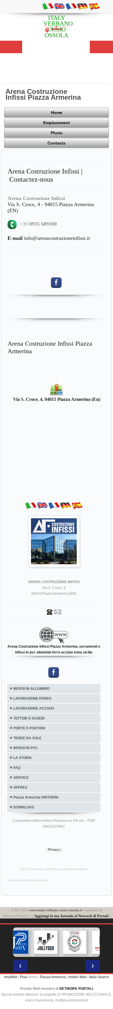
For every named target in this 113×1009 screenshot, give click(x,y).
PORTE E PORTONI (29, 728)
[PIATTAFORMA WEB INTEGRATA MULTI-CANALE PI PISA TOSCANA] (74, 942)
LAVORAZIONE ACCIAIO (33, 708)
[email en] (59, 6)
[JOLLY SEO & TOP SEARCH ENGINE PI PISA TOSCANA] (45, 942)
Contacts (56, 143)
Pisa (23, 977)
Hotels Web (77, 977)
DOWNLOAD (23, 807)
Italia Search (99, 977)
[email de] (82, 6)
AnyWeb (10, 977)
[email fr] (71, 6)
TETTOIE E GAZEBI (29, 718)
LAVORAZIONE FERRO (32, 699)
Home (56, 112)
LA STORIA (22, 758)
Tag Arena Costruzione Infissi (27, 880)
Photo (57, 133)
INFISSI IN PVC (25, 748)
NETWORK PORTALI (76, 989)
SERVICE (21, 778)
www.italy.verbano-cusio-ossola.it (55, 910)
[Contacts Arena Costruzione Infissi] (54, 612)
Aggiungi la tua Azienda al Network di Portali (71, 916)
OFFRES (20, 787)
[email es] (94, 6)
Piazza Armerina (53, 977)
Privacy (54, 850)
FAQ (16, 768)
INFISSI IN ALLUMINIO (31, 689)
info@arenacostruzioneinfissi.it (49, 238)
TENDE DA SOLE (27, 738)
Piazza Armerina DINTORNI (35, 797)
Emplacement (56, 122)
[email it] (48, 6)
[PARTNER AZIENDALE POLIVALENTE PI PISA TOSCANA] (16, 942)
